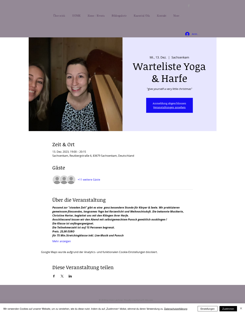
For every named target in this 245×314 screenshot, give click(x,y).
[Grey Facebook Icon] (189, 6)
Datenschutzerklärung (175, 308)
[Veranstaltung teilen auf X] (62, 276)
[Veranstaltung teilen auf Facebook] (54, 276)
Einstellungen (207, 308)
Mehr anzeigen (61, 241)
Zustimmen (228, 308)
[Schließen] (241, 308)
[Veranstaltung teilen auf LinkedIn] (70, 276)
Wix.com (149, 300)
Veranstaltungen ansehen (169, 107)
